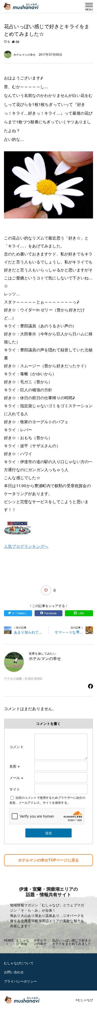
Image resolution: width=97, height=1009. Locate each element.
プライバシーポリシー (20, 981)
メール (16, 777)
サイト (14, 789)
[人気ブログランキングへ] (48, 528)
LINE (81, 613)
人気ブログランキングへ (26, 546)
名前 (14, 766)
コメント (16, 746)
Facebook (50, 613)
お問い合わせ (14, 972)
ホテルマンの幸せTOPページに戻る (48, 860)
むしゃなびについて (19, 963)
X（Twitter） (20, 613)
